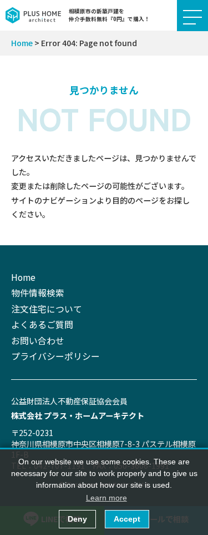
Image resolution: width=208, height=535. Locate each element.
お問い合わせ (37, 340)
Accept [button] (127, 518)
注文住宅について (46, 309)
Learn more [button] (106, 497)
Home (22, 42)
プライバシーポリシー (55, 356)
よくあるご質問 (42, 324)
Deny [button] (77, 518)
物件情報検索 (37, 292)
